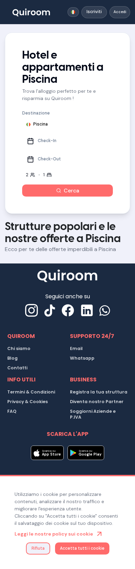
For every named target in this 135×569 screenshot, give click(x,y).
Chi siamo (18, 348)
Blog (12, 358)
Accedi (120, 12)
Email (76, 348)
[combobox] (73, 12)
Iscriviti (94, 11)
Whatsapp (82, 358)
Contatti (17, 368)
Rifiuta (38, 548)
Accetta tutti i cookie (82, 548)
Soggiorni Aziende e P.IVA (93, 414)
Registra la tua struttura (98, 392)
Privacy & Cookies (27, 402)
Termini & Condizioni (31, 392)
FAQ (11, 411)
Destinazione (36, 113)
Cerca (71, 190)
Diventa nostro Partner (97, 402)
